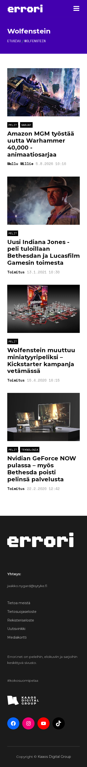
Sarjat (26, 125)
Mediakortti (17, 637)
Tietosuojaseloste (21, 611)
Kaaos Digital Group (54, 756)
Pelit (12, 125)
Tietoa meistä (18, 603)
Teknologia (29, 450)
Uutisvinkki (16, 629)
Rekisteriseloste (20, 620)
